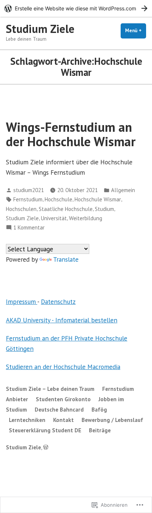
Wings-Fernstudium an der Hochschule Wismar (70, 134)
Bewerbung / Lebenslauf (112, 419)
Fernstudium (27, 199)
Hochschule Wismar (98, 199)
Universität (54, 218)
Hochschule (58, 199)
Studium (104, 208)
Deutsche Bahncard (59, 409)
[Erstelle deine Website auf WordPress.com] (76, 8)
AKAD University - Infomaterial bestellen (61, 320)
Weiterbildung (85, 218)
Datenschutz (58, 301)
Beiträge (100, 430)
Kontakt (63, 419)
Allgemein (123, 190)
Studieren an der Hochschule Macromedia (63, 366)
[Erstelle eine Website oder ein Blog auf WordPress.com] (45, 447)
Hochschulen (21, 208)
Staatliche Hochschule (66, 208)
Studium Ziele (40, 28)
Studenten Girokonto (63, 399)
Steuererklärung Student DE (45, 430)
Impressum (21, 301)
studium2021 (28, 190)
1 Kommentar (29, 228)
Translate (66, 259)
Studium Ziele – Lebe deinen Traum (50, 388)
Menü (135, 30)
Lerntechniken (27, 419)
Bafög (99, 409)
